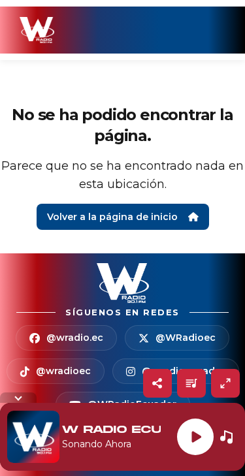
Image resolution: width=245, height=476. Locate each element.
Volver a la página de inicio (112, 217)
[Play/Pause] (195, 437)
